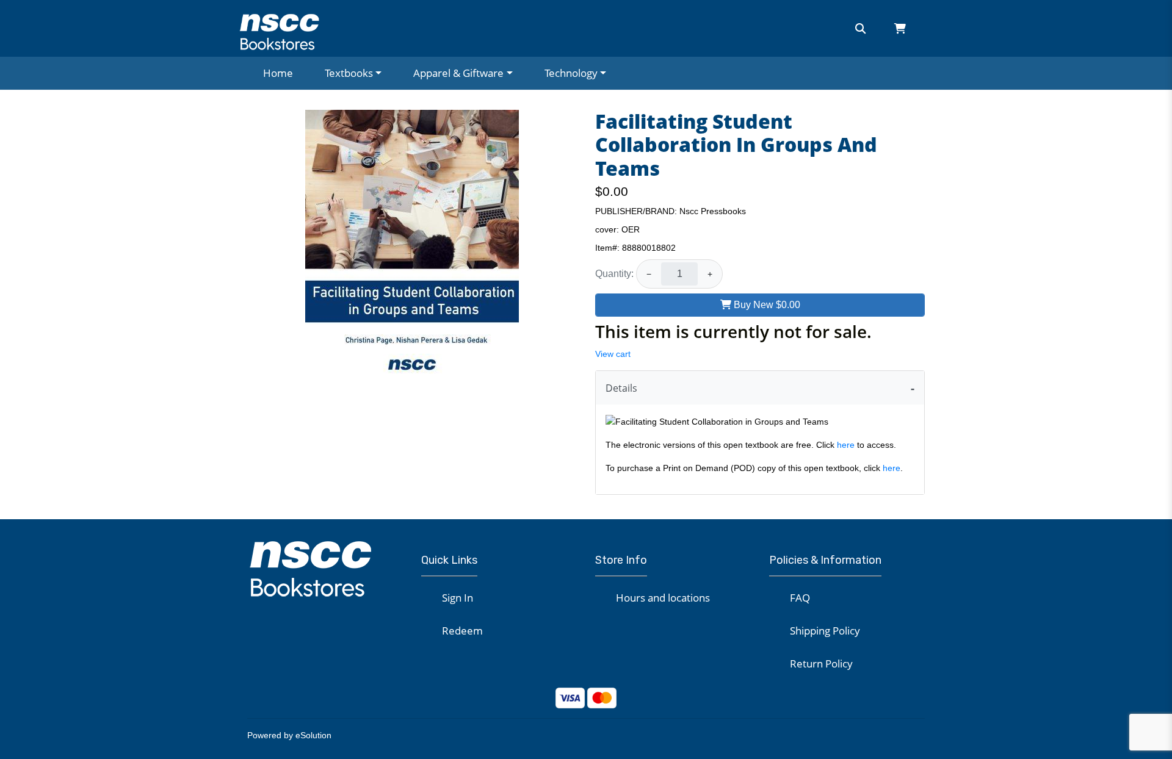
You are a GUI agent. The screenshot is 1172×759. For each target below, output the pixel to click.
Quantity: (614, 273)
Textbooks (349, 73)
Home (278, 73)
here (846, 445)
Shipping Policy (825, 631)
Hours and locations (663, 598)
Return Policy (821, 663)
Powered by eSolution (289, 735)
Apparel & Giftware (458, 73)
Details (621, 388)
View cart (613, 354)
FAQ (800, 598)
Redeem (462, 631)
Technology (571, 73)
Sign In (457, 598)
